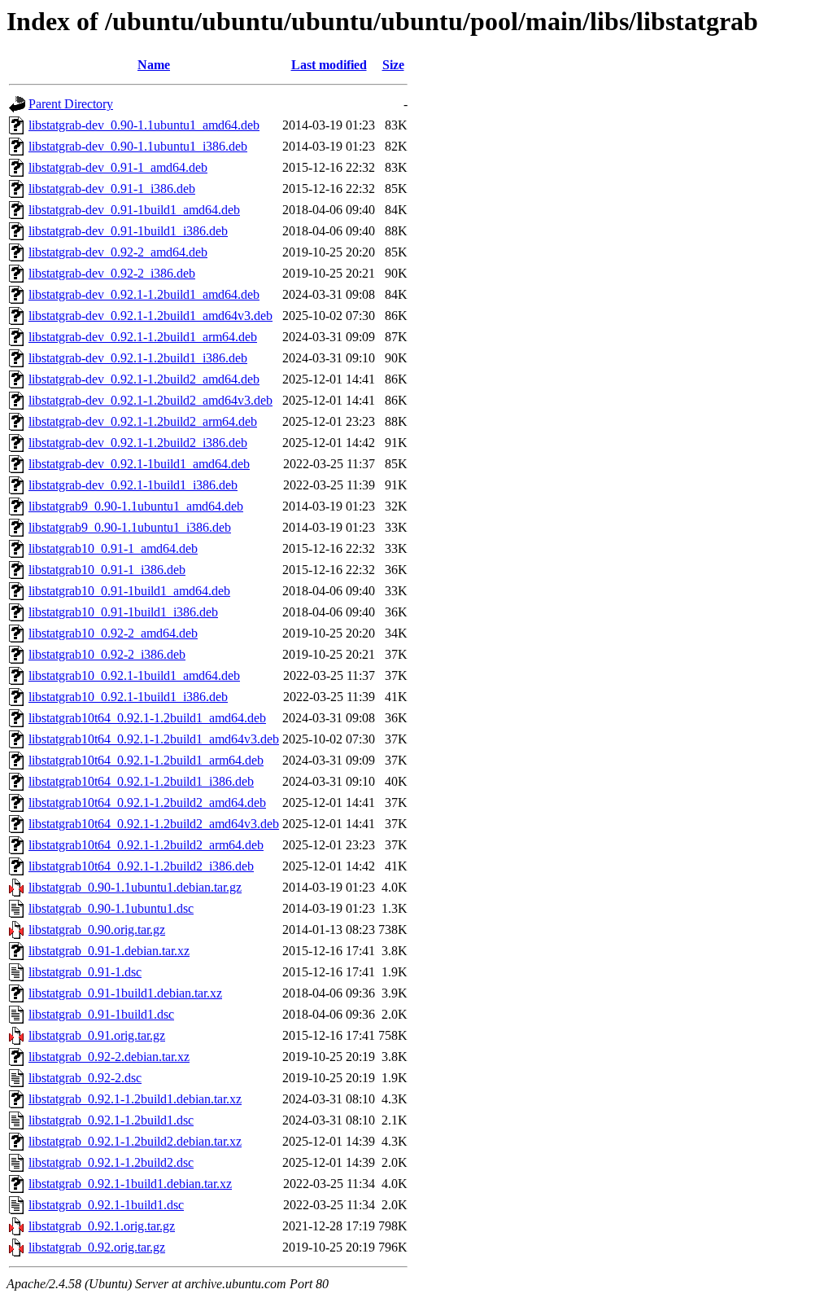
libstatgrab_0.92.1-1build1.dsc (106, 1205)
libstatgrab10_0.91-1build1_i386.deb (123, 612)
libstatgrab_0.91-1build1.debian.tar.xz (125, 993)
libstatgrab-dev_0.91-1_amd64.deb (117, 167)
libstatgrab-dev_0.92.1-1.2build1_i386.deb (137, 358)
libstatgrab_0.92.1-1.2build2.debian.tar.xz (135, 1141)
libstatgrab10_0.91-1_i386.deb (106, 570)
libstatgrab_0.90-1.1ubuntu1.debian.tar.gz (135, 887)
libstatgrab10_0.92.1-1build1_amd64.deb (134, 675)
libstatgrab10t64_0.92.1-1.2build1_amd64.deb (147, 718)
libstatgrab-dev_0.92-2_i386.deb (111, 273)
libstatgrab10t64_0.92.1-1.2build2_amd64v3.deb (153, 824)
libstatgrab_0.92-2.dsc (85, 1078)
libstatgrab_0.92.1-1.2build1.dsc (111, 1120)
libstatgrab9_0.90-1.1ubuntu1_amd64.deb (135, 506)
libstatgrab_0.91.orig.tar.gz (96, 1035)
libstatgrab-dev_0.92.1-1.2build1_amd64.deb (143, 294)
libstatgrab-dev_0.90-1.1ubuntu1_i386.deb (137, 146)
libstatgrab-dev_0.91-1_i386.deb (111, 188)
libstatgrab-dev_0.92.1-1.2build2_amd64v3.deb (150, 400)
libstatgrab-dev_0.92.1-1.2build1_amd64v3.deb (150, 315)
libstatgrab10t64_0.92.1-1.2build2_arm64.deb (146, 845)
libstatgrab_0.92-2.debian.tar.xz (109, 1056)
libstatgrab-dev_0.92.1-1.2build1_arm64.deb (142, 337)
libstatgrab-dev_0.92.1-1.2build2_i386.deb (137, 442)
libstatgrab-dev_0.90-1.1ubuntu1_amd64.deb (143, 125)
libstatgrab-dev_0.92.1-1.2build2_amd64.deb (143, 379)
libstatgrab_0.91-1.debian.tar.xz (109, 951)
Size (393, 65)
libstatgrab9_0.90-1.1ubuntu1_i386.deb (129, 527)
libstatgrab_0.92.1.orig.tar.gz (101, 1226)
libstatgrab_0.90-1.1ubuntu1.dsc (111, 908)
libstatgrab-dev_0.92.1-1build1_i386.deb (133, 485)
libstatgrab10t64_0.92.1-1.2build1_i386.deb (141, 781)
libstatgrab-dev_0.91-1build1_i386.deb (128, 231)
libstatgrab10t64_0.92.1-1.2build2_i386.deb (141, 866)
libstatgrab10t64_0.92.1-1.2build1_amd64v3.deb (153, 739)
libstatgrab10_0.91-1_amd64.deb (113, 548)
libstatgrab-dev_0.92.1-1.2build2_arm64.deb (142, 421)
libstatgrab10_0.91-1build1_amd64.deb (129, 591)
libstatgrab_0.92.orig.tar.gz (96, 1247)
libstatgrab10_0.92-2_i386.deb (106, 654)
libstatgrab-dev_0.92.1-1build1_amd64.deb (139, 464)
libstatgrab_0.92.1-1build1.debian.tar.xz (130, 1184)
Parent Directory (70, 104)
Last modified (329, 65)
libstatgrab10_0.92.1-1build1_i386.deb (128, 697)
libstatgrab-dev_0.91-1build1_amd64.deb (134, 210)
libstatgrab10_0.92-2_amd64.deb (113, 633)
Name (153, 65)
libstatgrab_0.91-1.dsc (85, 972)
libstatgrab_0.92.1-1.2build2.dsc (111, 1162)
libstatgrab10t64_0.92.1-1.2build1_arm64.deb (146, 760)
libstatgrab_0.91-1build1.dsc (101, 1014)
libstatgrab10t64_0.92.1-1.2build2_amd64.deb (147, 802)
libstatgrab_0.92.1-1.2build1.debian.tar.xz (135, 1099)
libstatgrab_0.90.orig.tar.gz (96, 929)
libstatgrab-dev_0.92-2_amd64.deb (117, 252)
